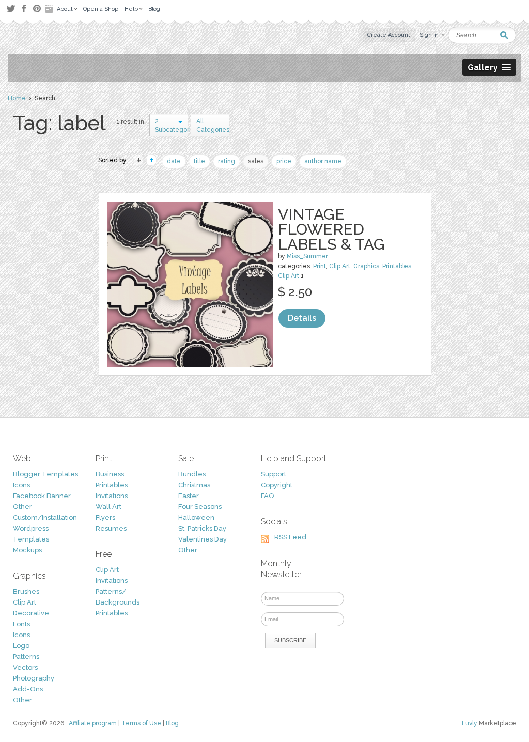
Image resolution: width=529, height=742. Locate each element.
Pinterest (37, 8)
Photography (33, 678)
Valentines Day (202, 539)
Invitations (112, 496)
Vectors (25, 667)
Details (302, 318)
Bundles (192, 474)
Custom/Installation (45, 517)
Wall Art (108, 507)
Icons (21, 485)
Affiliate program (93, 723)
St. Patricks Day (202, 528)
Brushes (26, 591)
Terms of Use (141, 723)
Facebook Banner (42, 496)
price (283, 161)
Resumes (111, 528)
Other (22, 507)
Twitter (10, 8)
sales (255, 161)
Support (273, 474)
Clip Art (339, 266)
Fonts (21, 624)
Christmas (194, 485)
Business (110, 474)
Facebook (24, 9)
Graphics (366, 266)
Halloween (196, 517)
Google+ (50, 9)
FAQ (267, 496)
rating (226, 161)
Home (17, 98)
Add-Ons (28, 689)
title (199, 161)
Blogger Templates (45, 474)
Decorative (31, 613)
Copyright (276, 485)
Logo (21, 646)
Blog (172, 723)
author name (322, 161)
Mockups (27, 550)
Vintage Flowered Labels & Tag (331, 229)
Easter (188, 496)
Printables (396, 266)
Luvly (469, 723)
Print (319, 266)
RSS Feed (290, 537)
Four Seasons (200, 507)
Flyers (105, 517)
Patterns (26, 656)
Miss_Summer (307, 256)
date (174, 161)
